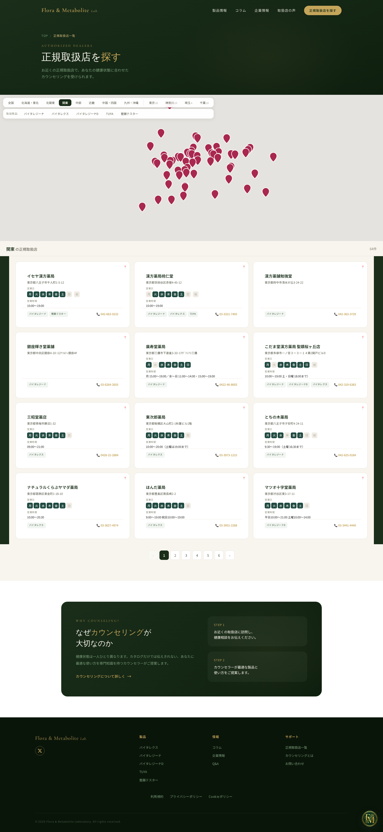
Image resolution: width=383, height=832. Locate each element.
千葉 (204, 103)
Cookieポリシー (221, 796)
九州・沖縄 (131, 103)
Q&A (215, 763)
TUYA (109, 114)
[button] (186, 162)
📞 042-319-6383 (345, 384)
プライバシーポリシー (186, 796)
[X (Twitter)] (40, 750)
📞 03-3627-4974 (107, 525)
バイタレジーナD (87, 114)
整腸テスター (129, 114)
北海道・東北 (30, 103)
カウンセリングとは (299, 755)
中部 (78, 103)
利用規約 (157, 796)
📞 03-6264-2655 (107, 384)
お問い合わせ (294, 763)
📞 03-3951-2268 (226, 525)
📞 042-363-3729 (345, 314)
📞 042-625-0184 (345, 455)
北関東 (50, 103)
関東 (65, 103)
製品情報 (219, 10)
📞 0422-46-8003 (226, 384)
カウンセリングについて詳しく (104, 676)
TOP (44, 35)
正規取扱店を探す (322, 10)
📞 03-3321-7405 (226, 314)
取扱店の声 (286, 10)
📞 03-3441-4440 (345, 525)
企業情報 (262, 10)
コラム (240, 10)
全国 (11, 103)
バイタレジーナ (34, 114)
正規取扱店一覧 (296, 747)
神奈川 (171, 103)
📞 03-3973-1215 (226, 455)
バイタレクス (60, 114)
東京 (153, 103)
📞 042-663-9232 (107, 314)
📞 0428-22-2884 (107, 455)
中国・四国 (109, 103)
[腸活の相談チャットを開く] (370, 819)
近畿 (92, 103)
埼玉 (188, 103)
